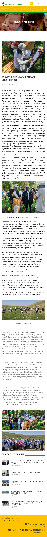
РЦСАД (17, 518)
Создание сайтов (8, 520)
